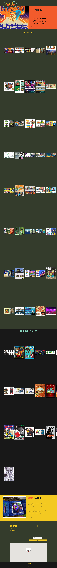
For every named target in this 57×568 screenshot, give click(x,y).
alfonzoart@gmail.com (13, 530)
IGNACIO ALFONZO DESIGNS (21, 4)
